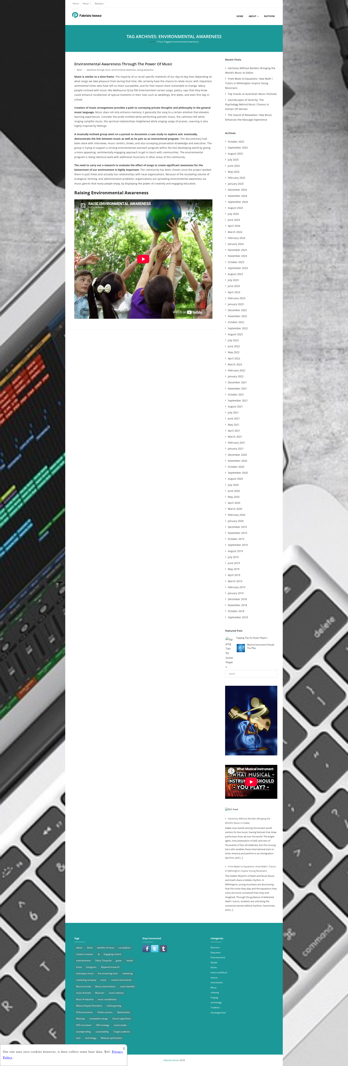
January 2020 (236, 521)
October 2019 (236, 539)
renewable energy (98, 1018)
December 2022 (237, 310)
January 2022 (236, 376)
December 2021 (237, 382)
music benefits (127, 986)
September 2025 (238, 147)
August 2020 (235, 478)
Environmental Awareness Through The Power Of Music (123, 64)
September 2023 (238, 268)
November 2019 (237, 533)
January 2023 (236, 304)
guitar (119, 960)
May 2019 (233, 569)
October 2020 (236, 466)
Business (215, 947)
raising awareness (145, 69)
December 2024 (237, 189)
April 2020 (234, 503)
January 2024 (236, 244)
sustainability (102, 1031)
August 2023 (235, 274)
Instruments (217, 982)
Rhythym (99, 3)
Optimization (123, 1012)
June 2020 (234, 491)
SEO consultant (83, 1025)
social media (120, 1025)
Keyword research (110, 967)
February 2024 (236, 238)
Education (216, 952)
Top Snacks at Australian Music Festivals (252, 94)
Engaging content (112, 954)
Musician (99, 992)
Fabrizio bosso (171, 1060)
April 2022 (234, 358)
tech (78, 1038)
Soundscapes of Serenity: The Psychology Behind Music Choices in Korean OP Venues (247, 104)
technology (90, 1038)
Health (214, 962)
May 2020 (233, 497)
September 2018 (238, 617)
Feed (235, 809)
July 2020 (233, 485)
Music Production (85, 999)
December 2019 (237, 527)
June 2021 (234, 418)
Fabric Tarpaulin (103, 960)
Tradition (215, 1007)
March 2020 (235, 509)
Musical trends (83, 986)
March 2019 (235, 581)
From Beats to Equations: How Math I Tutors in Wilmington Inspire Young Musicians (249, 83)
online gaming (114, 1005)
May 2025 (233, 171)
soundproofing (83, 1031)
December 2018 (237, 599)
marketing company (86, 979)
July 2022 (233, 340)
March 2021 (235, 436)
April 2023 (234, 292)
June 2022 (234, 346)
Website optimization (111, 1038)
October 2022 (236, 322)
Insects (214, 977)
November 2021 (237, 388)
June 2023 (234, 286)
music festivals (83, 992)
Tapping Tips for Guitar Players (251, 637)
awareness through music (99, 69)
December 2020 (237, 454)
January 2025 (236, 183)
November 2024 (237, 196)
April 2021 (234, 430)
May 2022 (233, 352)
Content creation (84, 954)
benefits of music (105, 947)
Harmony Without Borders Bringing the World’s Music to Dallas (250, 70)
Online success (104, 1012)
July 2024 (233, 214)
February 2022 (236, 370)
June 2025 (234, 165)
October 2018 (236, 611)
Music (79, 69)
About (86, 3)
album (79, 947)
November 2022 (237, 316)
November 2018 (237, 605)
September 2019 (238, 545)
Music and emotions (105, 986)
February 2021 (236, 442)
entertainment (83, 960)
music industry (116, 992)
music (103, 979)
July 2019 (233, 557)
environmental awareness (124, 69)
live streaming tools (108, 973)
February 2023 (236, 298)
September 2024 (238, 202)
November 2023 (237, 256)
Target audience (121, 1031)
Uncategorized (218, 1012)
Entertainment (218, 957)
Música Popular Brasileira (89, 1005)
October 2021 (236, 394)
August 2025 (235, 153)
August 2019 (235, 551)
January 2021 (236, 448)
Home (76, 3)
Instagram (91, 967)
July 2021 (233, 412)
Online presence (84, 1012)
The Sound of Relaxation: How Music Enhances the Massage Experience (248, 117)
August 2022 (235, 334)
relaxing (215, 992)
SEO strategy (102, 1025)
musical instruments (121, 979)
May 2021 (233, 424)
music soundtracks (107, 999)
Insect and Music (219, 972)
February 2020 (236, 514)
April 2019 (234, 575)
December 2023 (237, 250)
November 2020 (237, 460)
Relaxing (80, 1018)
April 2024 (234, 225)
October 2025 (236, 141)
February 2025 (236, 177)
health (130, 960)
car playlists (124, 947)
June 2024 (234, 220)
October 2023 (236, 262)
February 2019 (236, 587)
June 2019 (234, 563)
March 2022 (235, 364)
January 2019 (236, 593)
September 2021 (238, 400)
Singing (214, 997)
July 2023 (233, 280)
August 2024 (235, 208)
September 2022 (238, 328)
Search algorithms (121, 1018)
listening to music (85, 973)
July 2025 (233, 159)
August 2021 (235, 406)
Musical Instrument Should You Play (260, 646)
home (79, 967)
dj (99, 954)
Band (89, 947)
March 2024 (235, 232)
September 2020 (238, 472)
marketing (127, 973)
